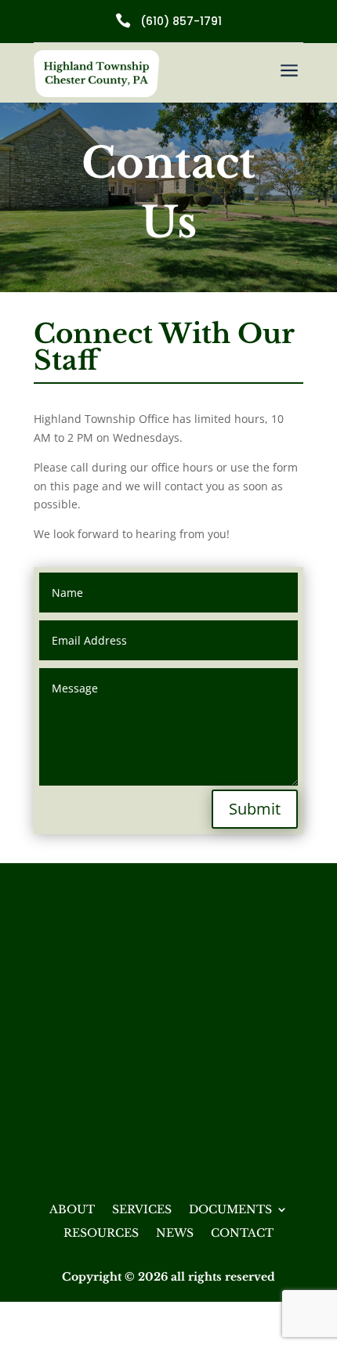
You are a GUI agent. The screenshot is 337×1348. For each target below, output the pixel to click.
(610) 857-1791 (181, 21)
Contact (242, 1233)
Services (142, 1210)
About (72, 1210)
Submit (255, 808)
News (175, 1233)
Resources (101, 1233)
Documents (230, 1210)
